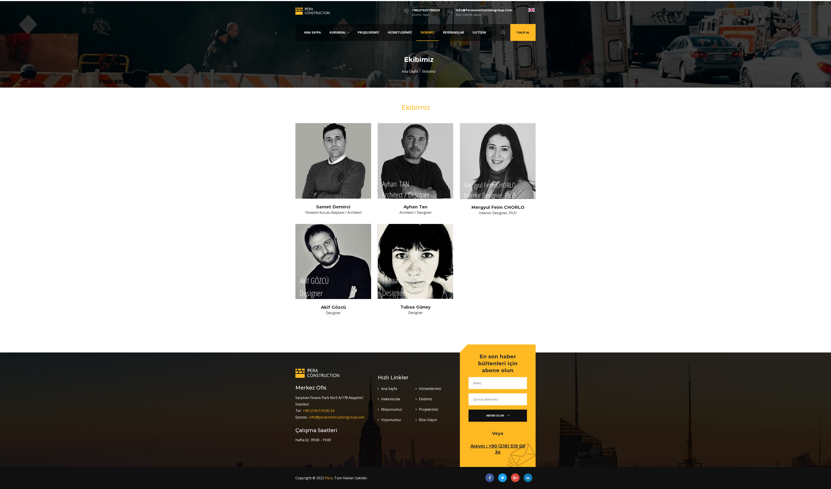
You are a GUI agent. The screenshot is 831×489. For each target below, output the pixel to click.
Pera (329, 478)
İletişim (479, 32)
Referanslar (453, 32)
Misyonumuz (391, 409)
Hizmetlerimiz (400, 32)
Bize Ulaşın (428, 419)
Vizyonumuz (391, 419)
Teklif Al (523, 32)
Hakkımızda (390, 399)
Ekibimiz (427, 32)
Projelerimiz (368, 32)
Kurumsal (338, 32)
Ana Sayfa (312, 32)
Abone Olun (495, 415)
